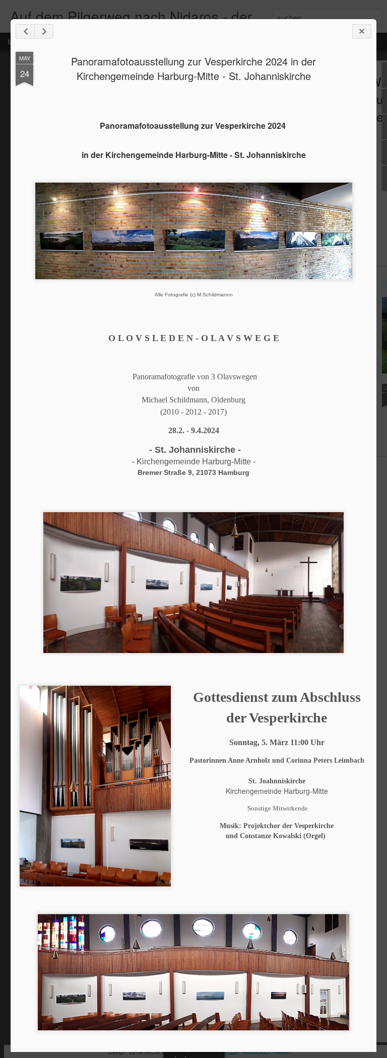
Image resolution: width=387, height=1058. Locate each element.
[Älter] (43, 31)
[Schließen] (361, 31)
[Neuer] (25, 31)
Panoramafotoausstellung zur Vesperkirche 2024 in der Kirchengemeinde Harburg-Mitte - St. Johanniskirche (193, 68)
